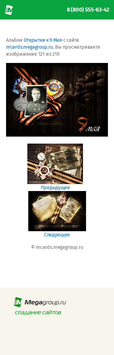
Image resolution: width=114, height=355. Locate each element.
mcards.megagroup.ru (29, 47)
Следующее (57, 235)
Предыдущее (55, 187)
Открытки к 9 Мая (43, 40)
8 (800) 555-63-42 (88, 10)
